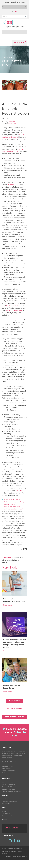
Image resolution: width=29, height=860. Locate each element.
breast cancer (8, 499)
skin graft (20, 509)
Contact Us (24, 856)
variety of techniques (14, 310)
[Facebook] (14, 840)
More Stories (14, 701)
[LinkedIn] (18, 840)
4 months (11, 184)
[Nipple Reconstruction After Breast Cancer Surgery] (14, 85)
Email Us (4, 773)
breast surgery (21, 502)
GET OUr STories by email (14, 717)
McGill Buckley (12, 851)
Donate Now (19, 42)
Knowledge (12, 123)
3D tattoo (20, 491)
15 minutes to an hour (14, 306)
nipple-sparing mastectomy (12, 506)
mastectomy (16, 499)
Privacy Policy (16, 856)
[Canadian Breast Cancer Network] (14, 24)
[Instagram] (10, 840)
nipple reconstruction (10, 509)
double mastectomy (10, 502)
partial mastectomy (9, 504)
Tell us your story (14, 709)
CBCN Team (12, 122)
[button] (25, 16)
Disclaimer (8, 856)
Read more (7, 605)
